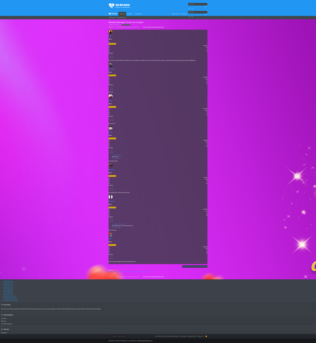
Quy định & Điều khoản (172, 336)
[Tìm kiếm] (205, 6)
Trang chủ (3, 318)
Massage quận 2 (8, 287)
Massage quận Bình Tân (10, 299)
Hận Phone (112, 201)
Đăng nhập (4, 332)
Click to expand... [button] (116, 158)
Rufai (111, 24)
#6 (112, 221)
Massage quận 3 (8, 284)
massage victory (126, 24)
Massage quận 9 (8, 294)
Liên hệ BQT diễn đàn (6, 324)
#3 (112, 120)
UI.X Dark (114, 336)
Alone (110, 100)
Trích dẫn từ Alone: (117, 155)
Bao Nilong (112, 69)
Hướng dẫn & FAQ (192, 336)
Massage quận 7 (8, 291)
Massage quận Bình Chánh (11, 300)
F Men (110, 238)
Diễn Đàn (3, 321)
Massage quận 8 (8, 293)
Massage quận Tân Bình (10, 296)
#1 (112, 57)
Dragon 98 (112, 169)
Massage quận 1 (8, 281)
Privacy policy (182, 336)
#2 (112, 89)
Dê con (110, 132)
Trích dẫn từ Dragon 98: (118, 224)
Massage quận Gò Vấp (10, 297)
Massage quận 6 (8, 290)
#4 (112, 152)
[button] (133, 14)
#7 (112, 259)
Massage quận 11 (8, 282)
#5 (112, 189)
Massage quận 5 (8, 288)
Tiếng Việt (123, 336)
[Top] (204, 336)
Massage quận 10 (9, 285)
